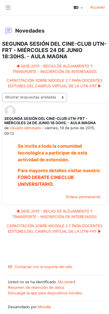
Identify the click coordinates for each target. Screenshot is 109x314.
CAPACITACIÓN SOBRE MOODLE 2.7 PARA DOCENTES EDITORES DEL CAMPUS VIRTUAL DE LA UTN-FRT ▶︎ (54, 83)
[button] (78, 7)
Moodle (44, 307)
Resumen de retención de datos (36, 287)
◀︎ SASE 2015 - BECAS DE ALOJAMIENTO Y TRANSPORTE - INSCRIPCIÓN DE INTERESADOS (54, 69)
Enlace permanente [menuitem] (83, 197)
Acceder (97, 7)
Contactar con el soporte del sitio (43, 267)
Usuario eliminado (25, 128)
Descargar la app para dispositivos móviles (45, 293)
